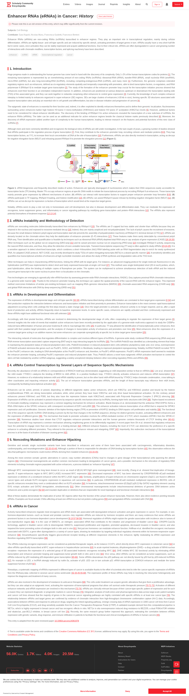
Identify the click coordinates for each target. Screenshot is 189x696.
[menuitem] (167, 4)
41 (173, 419)
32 (75, 300)
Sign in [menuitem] (157, 4)
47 (113, 464)
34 (169, 300)
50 (89, 480)
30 (173, 284)
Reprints (114, 4)
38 (173, 396)
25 (169, 246)
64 (114, 551)
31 (74, 287)
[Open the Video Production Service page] (176, 664)
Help (120, 663)
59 (80, 518)
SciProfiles (165, 667)
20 (173, 239)
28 (34, 281)
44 (55, 449)
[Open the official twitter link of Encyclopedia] (34, 671)
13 (51, 214)
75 (82, 592)
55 (106, 499)
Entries (66, 4)
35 (107, 341)
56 (151, 499)
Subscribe (15, 670)
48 (114, 470)
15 (93, 226)
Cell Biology (22, 30)
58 (77, 518)
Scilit (163, 663)
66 (76, 557)
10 (99, 135)
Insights (126, 4)
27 (108, 265)
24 (166, 246)
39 (149, 400)
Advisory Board (124, 656)
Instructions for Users (126, 660)
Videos (78, 4)
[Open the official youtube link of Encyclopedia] (45, 671)
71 (150, 585)
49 (89, 473)
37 (173, 374)
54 (152, 490)
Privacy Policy (28, 635)
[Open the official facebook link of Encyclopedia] (51, 671)
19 (170, 239)
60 (33, 522)
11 (104, 139)
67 (9, 560)
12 (147, 210)
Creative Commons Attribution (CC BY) (76, 631)
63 (92, 547)
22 (134, 243)
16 (69, 230)
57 (74, 518)
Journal (101, 4)
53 (43, 490)
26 (148, 253)
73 (77, 589)
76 (168, 595)
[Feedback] (176, 672)
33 (77, 300)
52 (40, 490)
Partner (121, 670)
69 (84, 582)
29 (119, 284)
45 (96, 452)
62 (171, 544)
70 (147, 585)
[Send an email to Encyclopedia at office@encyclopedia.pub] (28, 671)
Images (89, 4)
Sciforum (164, 653)
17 (162, 233)
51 (72, 487)
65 (73, 557)
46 (17, 461)
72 (153, 585)
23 (163, 246)
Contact (121, 667)
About (138, 4)
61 (156, 522)
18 (167, 239)
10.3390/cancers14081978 (67, 621)
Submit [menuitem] (177, 4)
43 (52, 449)
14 (54, 214)
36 (152, 371)
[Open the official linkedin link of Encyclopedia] (40, 671)
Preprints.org (166, 660)
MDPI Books (166, 656)
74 (80, 589)
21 (72, 243)
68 (84, 573)
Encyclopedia (166, 670)
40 (170, 419)
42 (79, 426)
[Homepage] (9, 4)
